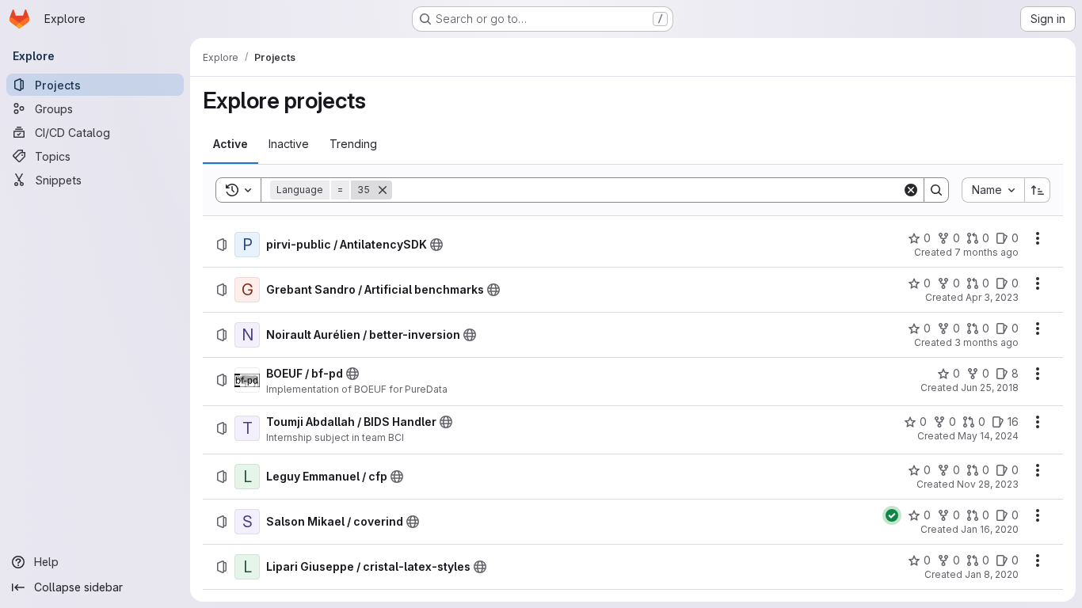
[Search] (936, 190)
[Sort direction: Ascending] (1037, 190)
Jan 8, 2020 (992, 574)
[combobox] (993, 190)
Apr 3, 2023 (992, 297)
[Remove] (382, 190)
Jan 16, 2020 (990, 529)
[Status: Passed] (891, 515)
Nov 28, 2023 (988, 484)
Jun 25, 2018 (990, 387)
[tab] (230, 144)
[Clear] (910, 190)
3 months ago (986, 342)
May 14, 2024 (988, 436)
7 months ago (986, 252)
